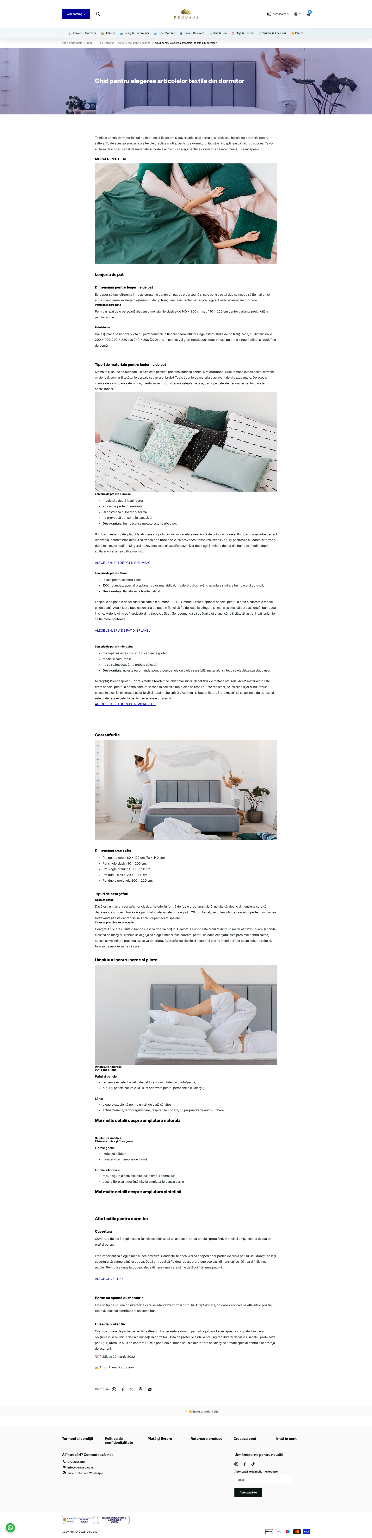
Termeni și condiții (77, 1439)
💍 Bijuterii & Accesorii (272, 33)
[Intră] (297, 14)
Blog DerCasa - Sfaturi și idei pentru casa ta (124, 42)
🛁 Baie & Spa (218, 33)
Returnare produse (206, 1439)
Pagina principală (72, 42)
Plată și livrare (160, 1439)
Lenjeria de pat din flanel (111, 573)
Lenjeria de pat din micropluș (114, 646)
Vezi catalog (74, 13)
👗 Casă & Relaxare (191, 33)
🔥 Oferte (297, 33)
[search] (98, 14)
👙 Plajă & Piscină (242, 33)
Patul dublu (102, 327)
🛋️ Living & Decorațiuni (134, 33)
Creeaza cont (244, 1439)
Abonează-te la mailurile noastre (256, 1471)
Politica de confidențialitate (119, 1441)
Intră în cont (286, 1439)
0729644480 (76, 1461)
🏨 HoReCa (108, 33)
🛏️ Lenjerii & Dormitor (82, 33)
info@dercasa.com (80, 1467)
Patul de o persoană (108, 304)
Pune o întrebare (85, 1473)
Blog (90, 42)
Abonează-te (248, 1492)
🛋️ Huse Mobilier (164, 33)
